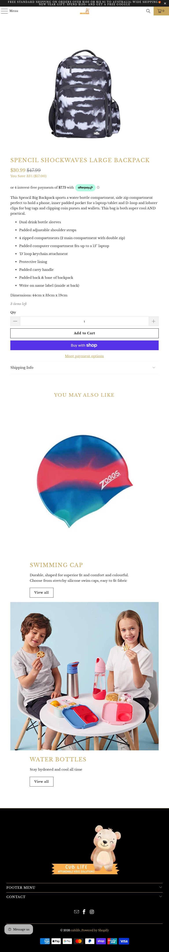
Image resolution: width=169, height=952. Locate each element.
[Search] (148, 11)
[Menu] (2, 11)
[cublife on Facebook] (84, 912)
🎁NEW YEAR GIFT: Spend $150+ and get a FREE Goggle (100, 3)
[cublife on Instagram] (92, 912)
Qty (13, 312)
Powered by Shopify (95, 930)
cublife (75, 930)
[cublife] (84, 11)
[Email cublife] (76, 912)
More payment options (84, 356)
